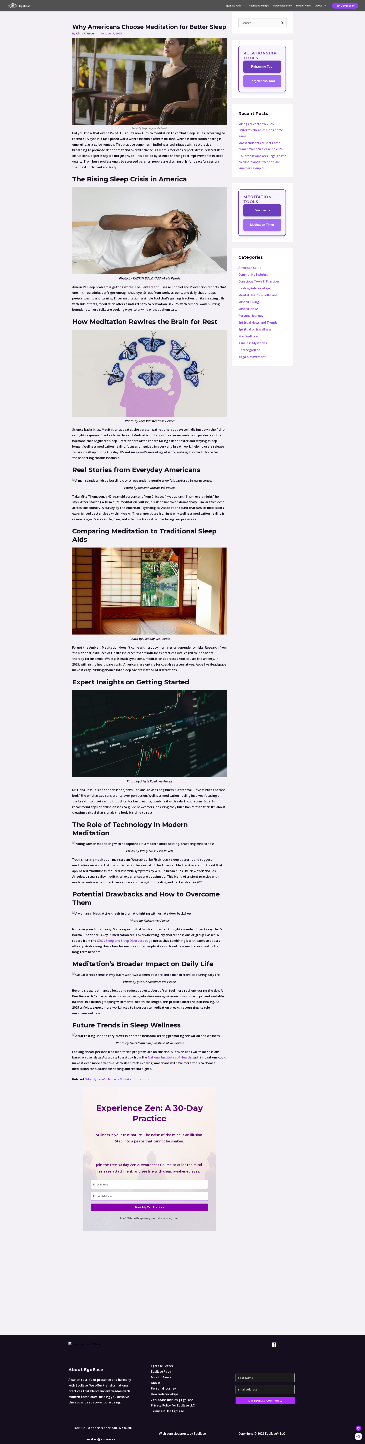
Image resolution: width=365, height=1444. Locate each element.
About (318, 5)
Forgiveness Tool (262, 81)
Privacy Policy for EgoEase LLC (173, 1405)
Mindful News (303, 5)
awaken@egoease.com (103, 1439)
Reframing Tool (262, 66)
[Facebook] (274, 1344)
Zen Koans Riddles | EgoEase (172, 1400)
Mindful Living (248, 302)
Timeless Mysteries (252, 343)
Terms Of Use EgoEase (167, 1411)
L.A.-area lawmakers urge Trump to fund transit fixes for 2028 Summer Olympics (262, 162)
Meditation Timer (262, 224)
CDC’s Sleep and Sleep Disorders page (124, 941)
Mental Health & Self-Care (257, 295)
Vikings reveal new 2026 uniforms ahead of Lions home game (260, 130)
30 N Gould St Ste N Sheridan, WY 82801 (103, 1428)
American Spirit (249, 268)
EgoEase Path (233, 5)
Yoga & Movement (252, 357)
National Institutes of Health (169, 1057)
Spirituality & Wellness (255, 329)
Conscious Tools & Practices (259, 281)
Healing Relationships (254, 288)
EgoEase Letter (162, 1366)
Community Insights (253, 274)
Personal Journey (282, 5)
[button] (345, 6)
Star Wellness (248, 336)
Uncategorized (249, 350)
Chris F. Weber (86, 33)
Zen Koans (262, 210)
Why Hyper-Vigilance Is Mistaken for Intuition (118, 1079)
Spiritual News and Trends (257, 322)
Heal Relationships (259, 5)
